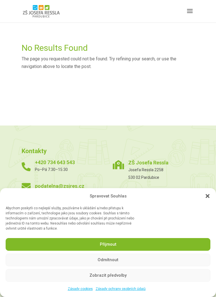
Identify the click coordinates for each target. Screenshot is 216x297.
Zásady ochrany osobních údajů (121, 289)
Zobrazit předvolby (108, 275)
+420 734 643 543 (55, 162)
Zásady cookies (80, 289)
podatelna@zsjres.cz (59, 186)
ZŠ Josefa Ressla (148, 163)
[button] (207, 196)
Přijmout (108, 244)
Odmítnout (108, 259)
